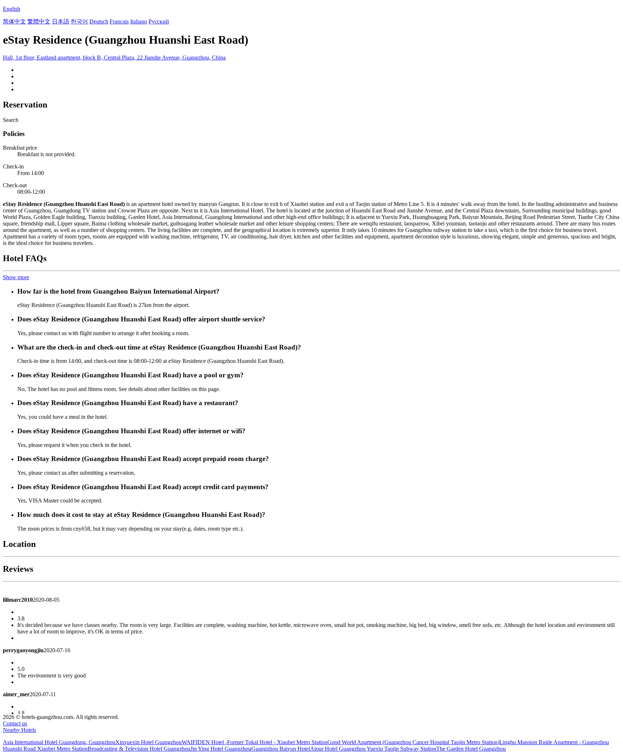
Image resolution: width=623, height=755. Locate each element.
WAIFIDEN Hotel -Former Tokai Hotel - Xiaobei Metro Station (254, 742)
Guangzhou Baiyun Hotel (280, 749)
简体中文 (14, 21)
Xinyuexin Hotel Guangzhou (148, 742)
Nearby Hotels (19, 730)
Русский (159, 21)
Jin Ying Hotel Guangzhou (220, 749)
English (11, 9)
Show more (16, 277)
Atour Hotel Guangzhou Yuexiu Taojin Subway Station (373, 749)
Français (119, 21)
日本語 (60, 21)
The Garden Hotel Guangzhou (471, 749)
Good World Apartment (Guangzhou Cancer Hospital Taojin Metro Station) (413, 742)
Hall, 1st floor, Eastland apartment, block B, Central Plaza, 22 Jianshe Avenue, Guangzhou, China (114, 57)
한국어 (79, 21)
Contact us (15, 723)
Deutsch (98, 21)
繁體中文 (38, 21)
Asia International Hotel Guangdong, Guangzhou (59, 742)
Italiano (138, 21)
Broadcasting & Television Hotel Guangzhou (139, 749)
